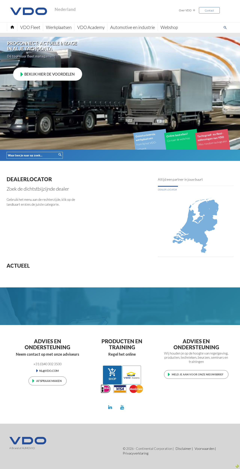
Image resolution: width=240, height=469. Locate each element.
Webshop (169, 27)
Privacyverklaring (135, 453)
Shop (112, 374)
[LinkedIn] (110, 407)
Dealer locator (167, 189)
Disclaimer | (184, 448)
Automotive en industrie (132, 27)
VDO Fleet (30, 27)
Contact (209, 10)
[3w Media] (237, 466)
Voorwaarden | (205, 448)
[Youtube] (122, 407)
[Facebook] (134, 407)
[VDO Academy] (131, 375)
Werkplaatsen (59, 27)
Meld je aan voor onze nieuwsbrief (198, 374)
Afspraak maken (49, 381)
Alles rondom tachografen (212, 139)
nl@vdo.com (49, 370)
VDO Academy (91, 27)
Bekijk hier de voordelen (49, 74)
